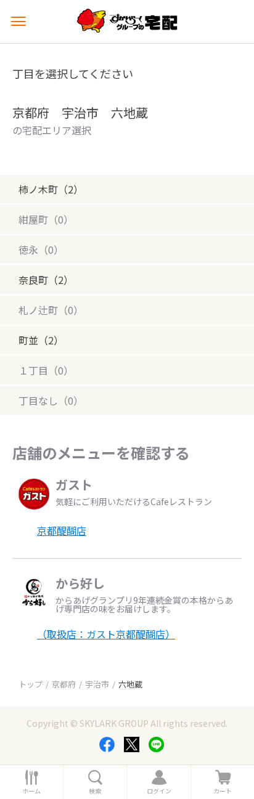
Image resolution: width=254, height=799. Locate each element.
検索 (95, 791)
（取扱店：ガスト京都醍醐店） (106, 634)
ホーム (31, 791)
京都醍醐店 (61, 530)
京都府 (64, 684)
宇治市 (97, 684)
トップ (30, 684)
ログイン (159, 791)
